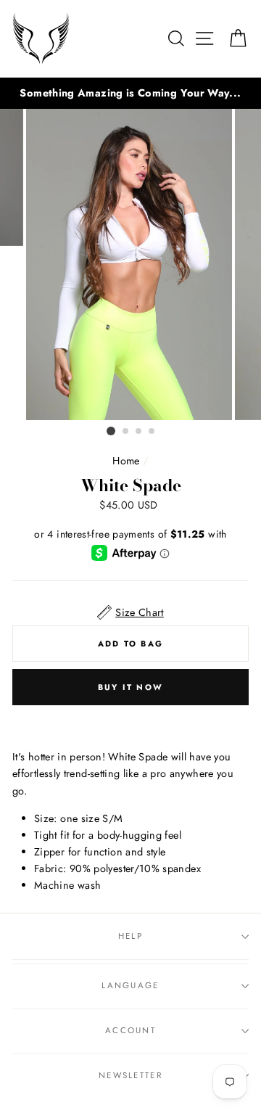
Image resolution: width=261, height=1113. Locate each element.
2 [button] (126, 431)
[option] (130, 93)
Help (130, 936)
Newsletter (130, 1075)
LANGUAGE (131, 985)
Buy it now (130, 687)
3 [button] (139, 431)
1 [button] (111, 431)
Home (125, 460)
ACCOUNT (130, 1030)
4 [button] (152, 431)
